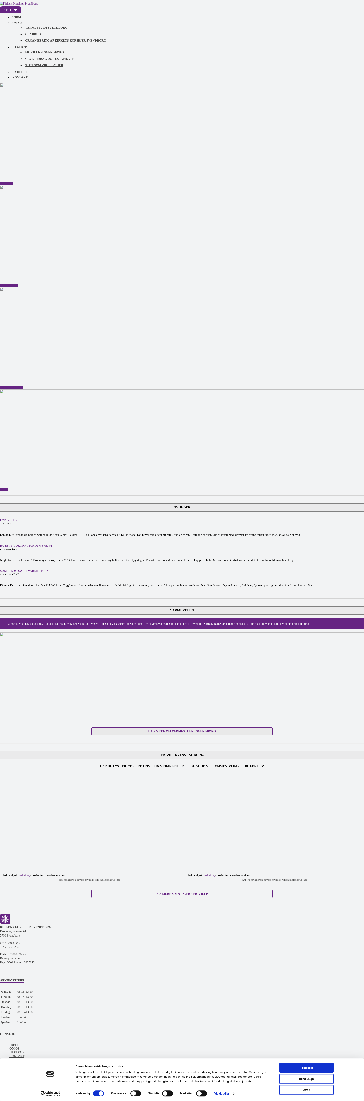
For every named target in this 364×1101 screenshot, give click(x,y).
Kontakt (20, 77)
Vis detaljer (221, 1093)
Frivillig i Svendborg (44, 52)
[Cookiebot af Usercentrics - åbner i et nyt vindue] (50, 1093)
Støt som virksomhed (44, 65)
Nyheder (20, 72)
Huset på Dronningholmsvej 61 (26, 545)
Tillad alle (306, 1067)
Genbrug (33, 34)
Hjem (16, 17)
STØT (8, 10)
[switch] (135, 1093)
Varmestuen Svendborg (46, 27)
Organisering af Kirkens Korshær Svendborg (65, 40)
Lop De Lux (9, 520)
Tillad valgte (307, 1079)
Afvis (306, 1090)
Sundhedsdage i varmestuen (24, 570)
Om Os (17, 22)
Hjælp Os (20, 47)
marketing (24, 875)
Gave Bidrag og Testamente (49, 58)
